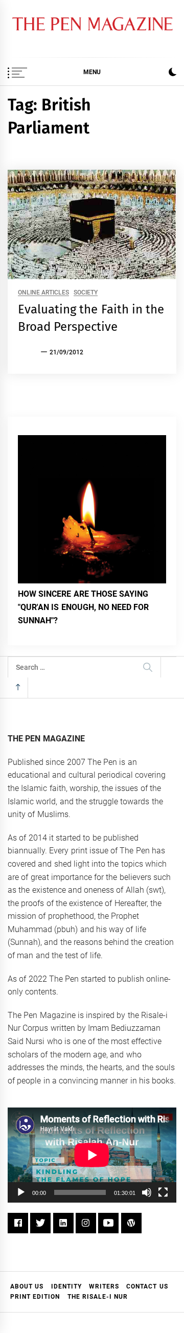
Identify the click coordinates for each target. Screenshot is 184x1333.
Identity (66, 1286)
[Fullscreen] (163, 1192)
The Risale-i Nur (97, 1296)
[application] (92, 1155)
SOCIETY (86, 292)
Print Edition (35, 1296)
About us (26, 1286)
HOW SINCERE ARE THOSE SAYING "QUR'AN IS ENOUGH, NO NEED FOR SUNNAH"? (83, 607)
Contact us (147, 1286)
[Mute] (147, 1192)
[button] (172, 73)
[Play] (21, 1192)
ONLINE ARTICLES (43, 292)
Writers (104, 1286)
